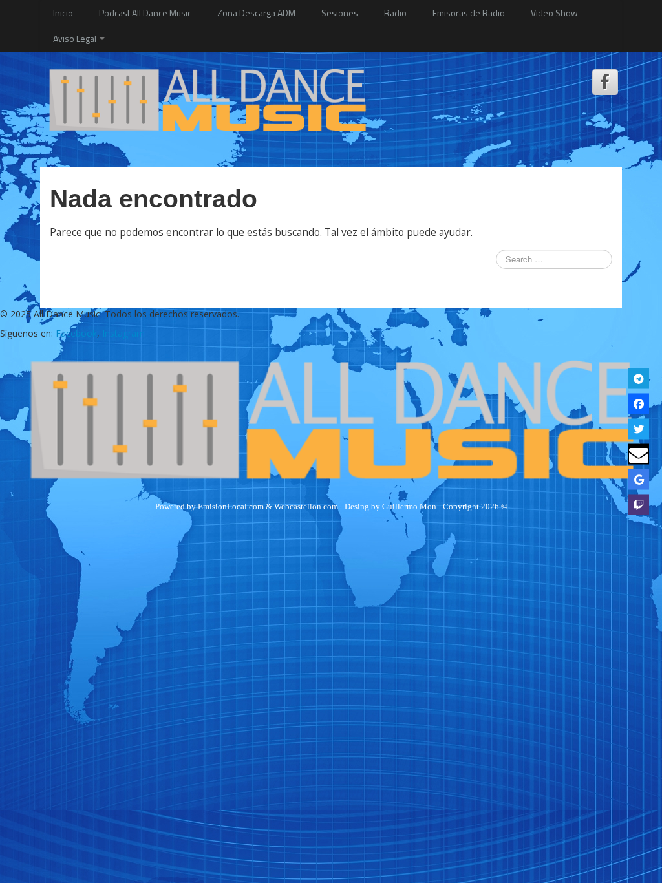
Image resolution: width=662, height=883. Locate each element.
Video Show (554, 12)
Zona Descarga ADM (256, 12)
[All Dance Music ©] (207, 98)
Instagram (123, 333)
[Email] (638, 454)
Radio (395, 12)
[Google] (638, 479)
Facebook (76, 333)
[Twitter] (638, 429)
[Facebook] (638, 404)
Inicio (63, 12)
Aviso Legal (75, 38)
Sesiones (339, 12)
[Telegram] (638, 378)
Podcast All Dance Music (145, 12)
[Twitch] (638, 505)
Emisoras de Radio (468, 12)
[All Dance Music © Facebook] (605, 82)
